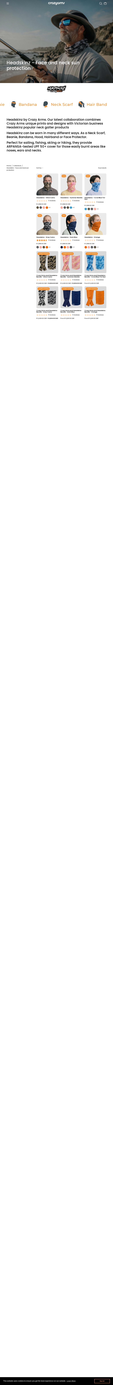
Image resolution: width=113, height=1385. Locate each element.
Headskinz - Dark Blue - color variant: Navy (61, 247)
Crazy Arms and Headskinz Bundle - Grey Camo (46, 311)
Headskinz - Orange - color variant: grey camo (92, 247)
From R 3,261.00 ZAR (67, 318)
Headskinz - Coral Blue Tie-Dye (95, 198)
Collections (17, 166)
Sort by (38, 168)
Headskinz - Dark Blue (68, 237)
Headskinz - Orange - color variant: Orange (86, 247)
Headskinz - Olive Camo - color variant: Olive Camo (37, 207)
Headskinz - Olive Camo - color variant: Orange (47, 207)
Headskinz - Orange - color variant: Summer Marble (89, 247)
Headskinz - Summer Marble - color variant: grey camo (65, 207)
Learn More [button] (71, 1381)
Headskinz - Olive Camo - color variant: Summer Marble (44, 207)
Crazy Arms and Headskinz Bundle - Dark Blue (70, 311)
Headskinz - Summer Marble (71, 198)
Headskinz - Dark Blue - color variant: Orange (65, 247)
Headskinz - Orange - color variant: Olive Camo (95, 247)
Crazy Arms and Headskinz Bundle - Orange (95, 311)
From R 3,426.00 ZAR (92, 283)
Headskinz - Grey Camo (45, 237)
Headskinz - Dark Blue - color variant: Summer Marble (68, 247)
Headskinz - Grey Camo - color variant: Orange (47, 247)
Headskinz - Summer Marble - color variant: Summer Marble (61, 207)
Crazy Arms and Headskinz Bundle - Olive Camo (46, 276)
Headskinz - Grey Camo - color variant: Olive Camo (44, 247)
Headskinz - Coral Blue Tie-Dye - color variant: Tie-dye (86, 209)
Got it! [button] (102, 1381)
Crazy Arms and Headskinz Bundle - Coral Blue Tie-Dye (95, 276)
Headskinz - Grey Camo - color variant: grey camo (37, 247)
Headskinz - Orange (92, 237)
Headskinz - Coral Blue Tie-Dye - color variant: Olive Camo (89, 209)
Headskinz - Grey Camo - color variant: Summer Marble (41, 247)
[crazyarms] (56, 3)
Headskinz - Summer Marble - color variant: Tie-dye (71, 207)
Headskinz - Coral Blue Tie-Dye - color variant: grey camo (92, 209)
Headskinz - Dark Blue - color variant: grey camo (71, 247)
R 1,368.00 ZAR (41, 204)
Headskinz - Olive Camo (45, 198)
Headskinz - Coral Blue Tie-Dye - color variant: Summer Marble (95, 209)
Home (9, 166)
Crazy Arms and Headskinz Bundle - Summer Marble (70, 276)
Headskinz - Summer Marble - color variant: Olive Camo (68, 207)
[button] (100, 3)
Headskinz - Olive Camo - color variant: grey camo (41, 207)
